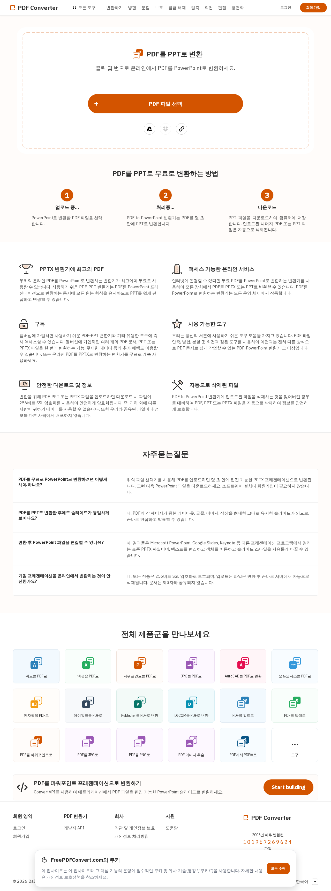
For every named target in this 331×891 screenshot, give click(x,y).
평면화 (237, 7)
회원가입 (313, 7)
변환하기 (114, 7)
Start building (288, 787)
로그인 (285, 7)
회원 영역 (23, 816)
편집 (222, 7)
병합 (132, 7)
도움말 (172, 827)
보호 (159, 7)
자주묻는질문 (165, 454)
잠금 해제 (177, 7)
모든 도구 (86, 7)
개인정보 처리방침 (132, 836)
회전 (209, 7)
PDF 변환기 (75, 816)
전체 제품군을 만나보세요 (165, 634)
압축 (195, 7)
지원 (170, 816)
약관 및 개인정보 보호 (135, 827)
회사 (119, 816)
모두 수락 (278, 868)
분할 (145, 7)
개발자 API (74, 827)
